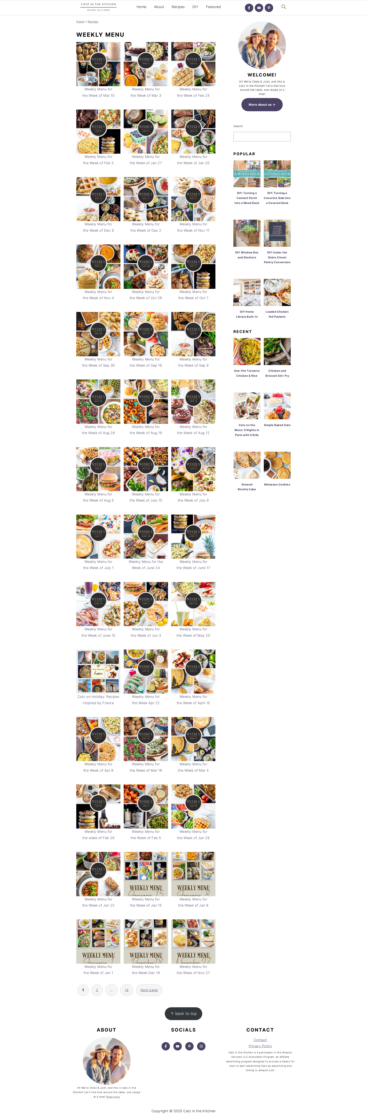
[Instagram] (201, 1046)
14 (127, 990)
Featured (213, 7)
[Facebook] (249, 8)
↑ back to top (183, 1013)
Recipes (178, 7)
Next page (149, 990)
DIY (195, 7)
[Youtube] (259, 8)
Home (141, 7)
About (159, 7)
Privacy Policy (260, 1046)
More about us (260, 104)
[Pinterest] (269, 8)
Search (238, 126)
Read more (113, 1096)
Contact (260, 1040)
